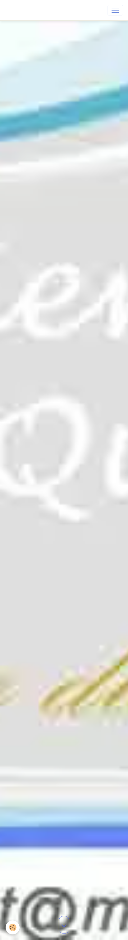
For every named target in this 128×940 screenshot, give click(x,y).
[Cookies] (13, 927)
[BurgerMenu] (115, 10)
